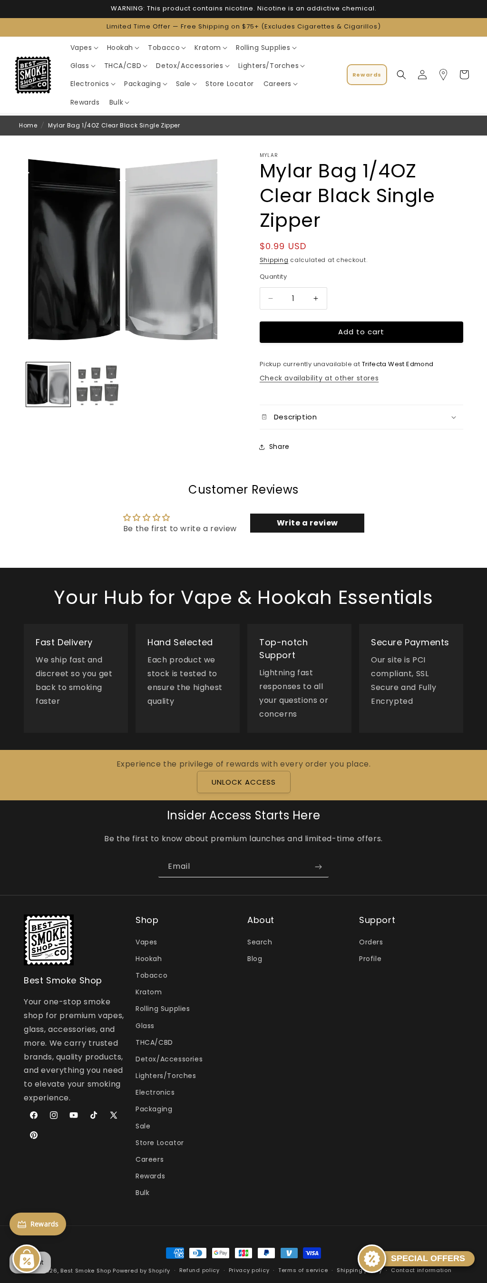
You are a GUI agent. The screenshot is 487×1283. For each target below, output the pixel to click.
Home (28, 125)
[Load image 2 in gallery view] (97, 384)
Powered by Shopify (141, 1270)
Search (260, 942)
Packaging (154, 1109)
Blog (254, 958)
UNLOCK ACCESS (244, 782)
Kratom (149, 992)
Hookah (149, 958)
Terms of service (303, 1270)
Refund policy (199, 1270)
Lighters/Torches (166, 1075)
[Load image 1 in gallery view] (48, 384)
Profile (370, 958)
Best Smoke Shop (85, 1270)
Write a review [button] (307, 522)
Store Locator (160, 1142)
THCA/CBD (154, 1042)
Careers (150, 1159)
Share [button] (279, 446)
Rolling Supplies (163, 1008)
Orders (371, 942)
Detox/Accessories (169, 1059)
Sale (143, 1126)
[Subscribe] (318, 866)
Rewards (150, 1176)
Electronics (155, 1092)
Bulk (142, 1192)
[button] (84, 48)
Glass (145, 1025)
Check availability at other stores (319, 378)
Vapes (146, 942)
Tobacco (151, 975)
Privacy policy (249, 1270)
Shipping (274, 260)
